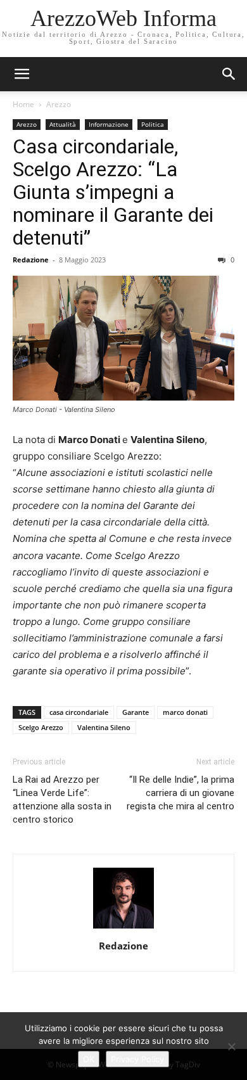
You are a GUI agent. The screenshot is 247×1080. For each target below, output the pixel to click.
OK (88, 1059)
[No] (231, 1046)
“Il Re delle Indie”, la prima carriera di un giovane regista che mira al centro (180, 793)
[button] (229, 74)
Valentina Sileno (103, 727)
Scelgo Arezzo (40, 727)
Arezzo (58, 104)
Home (23, 104)
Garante (135, 712)
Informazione (109, 124)
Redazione (31, 259)
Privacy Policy (137, 1059)
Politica (152, 124)
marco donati (185, 712)
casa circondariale (78, 712)
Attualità (62, 124)
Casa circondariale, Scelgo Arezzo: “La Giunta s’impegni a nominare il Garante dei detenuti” (113, 192)
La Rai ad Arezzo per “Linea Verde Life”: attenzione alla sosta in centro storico (62, 799)
